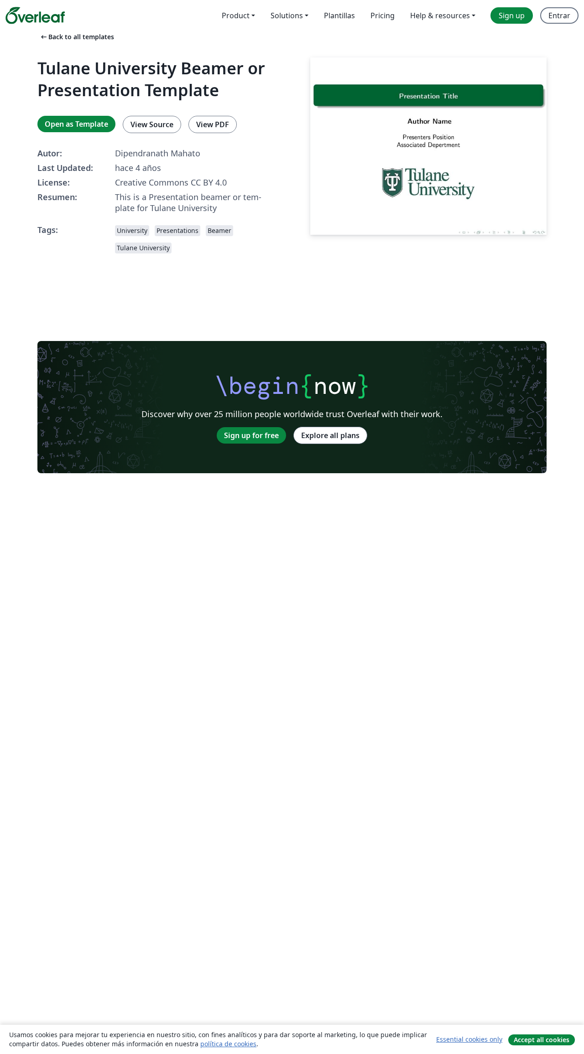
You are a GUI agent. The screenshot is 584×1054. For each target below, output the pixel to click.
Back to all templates (76, 36)
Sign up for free (251, 435)
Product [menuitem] (236, 15)
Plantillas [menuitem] (339, 15)
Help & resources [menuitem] (440, 15)
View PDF (212, 124)
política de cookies (228, 1043)
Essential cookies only (469, 1039)
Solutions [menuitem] (287, 15)
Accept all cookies (541, 1039)
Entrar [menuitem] (559, 15)
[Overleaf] (35, 15)
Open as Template (76, 124)
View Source (151, 124)
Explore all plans (330, 435)
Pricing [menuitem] (382, 15)
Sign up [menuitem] (512, 15)
